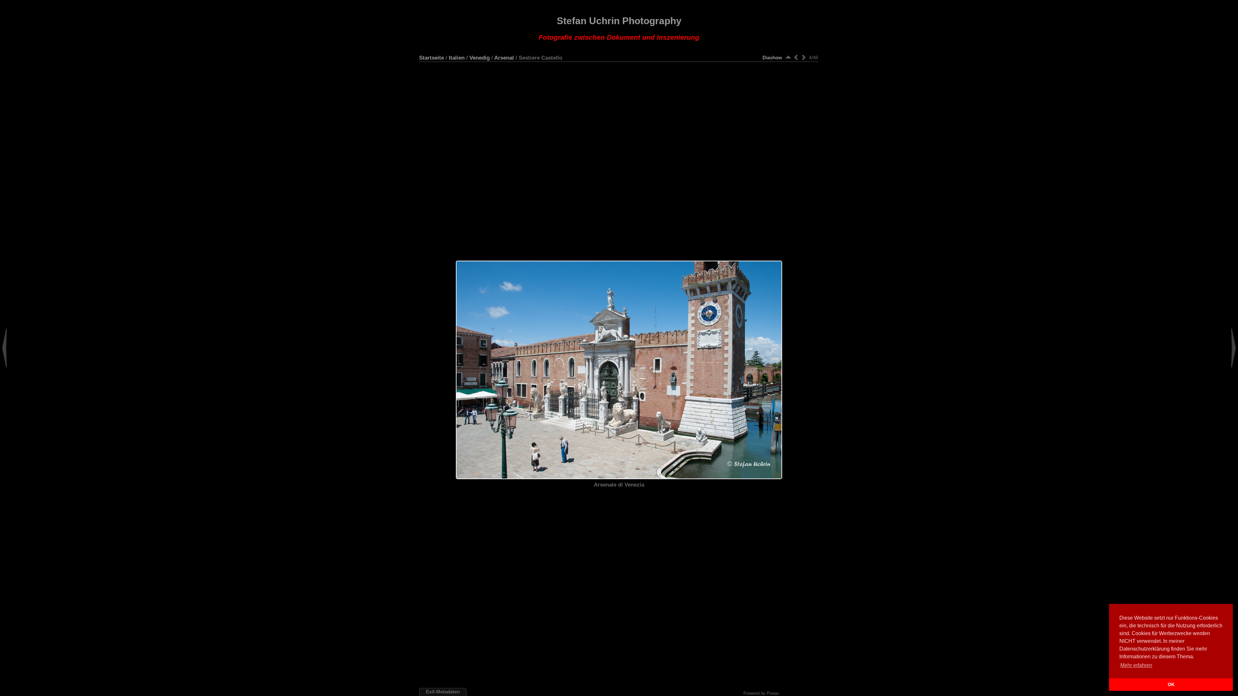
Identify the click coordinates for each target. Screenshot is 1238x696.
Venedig (479, 57)
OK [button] (1171, 684)
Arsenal (504, 57)
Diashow (772, 57)
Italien (457, 57)
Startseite (431, 57)
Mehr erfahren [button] (1136, 665)
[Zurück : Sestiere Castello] (796, 57)
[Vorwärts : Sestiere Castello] (804, 57)
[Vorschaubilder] (788, 57)
